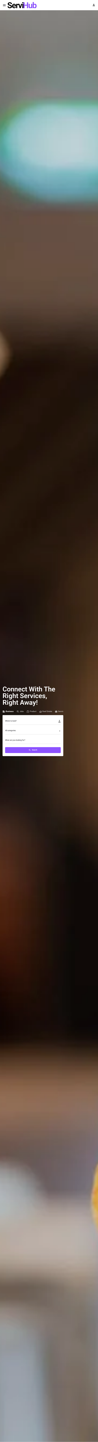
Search (34, 750)
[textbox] (33, 731)
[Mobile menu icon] (4, 5)
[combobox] (33, 731)
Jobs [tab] (22, 711)
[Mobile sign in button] (93, 5)
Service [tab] (61, 711)
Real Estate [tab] (47, 711)
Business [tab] (10, 711)
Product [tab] (33, 711)
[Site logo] (22, 5)
